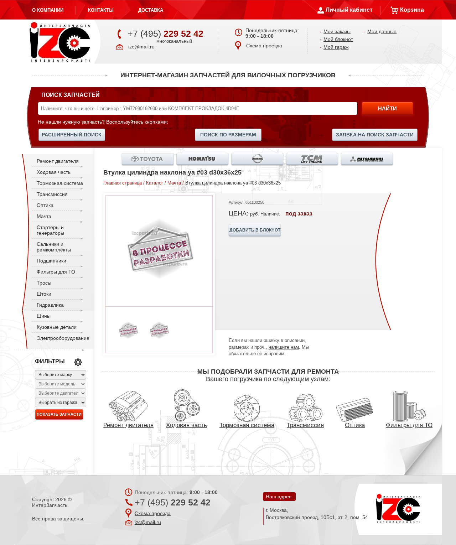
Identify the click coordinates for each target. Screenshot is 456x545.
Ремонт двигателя (58, 161)
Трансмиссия (52, 194)
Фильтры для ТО (56, 272)
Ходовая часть (54, 172)
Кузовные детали (57, 327)
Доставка (150, 10)
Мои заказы (337, 31)
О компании (47, 10)
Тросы (44, 283)
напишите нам (284, 347)
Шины (44, 316)
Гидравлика (50, 305)
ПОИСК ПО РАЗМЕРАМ (228, 134)
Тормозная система (60, 183)
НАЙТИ (387, 108)
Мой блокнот (338, 39)
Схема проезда (264, 45)
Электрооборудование (63, 338)
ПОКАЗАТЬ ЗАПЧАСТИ (59, 414)
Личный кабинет (349, 10)
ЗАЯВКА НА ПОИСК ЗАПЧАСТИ (375, 134)
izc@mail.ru (141, 47)
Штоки (44, 294)
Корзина (412, 10)
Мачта (44, 216)
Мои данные (382, 31)
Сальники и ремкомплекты (54, 247)
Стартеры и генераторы (50, 230)
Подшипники (51, 261)
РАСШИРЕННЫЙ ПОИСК (72, 134)
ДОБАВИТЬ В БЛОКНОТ (254, 230)
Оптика (45, 205)
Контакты (101, 10)
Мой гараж (335, 47)
